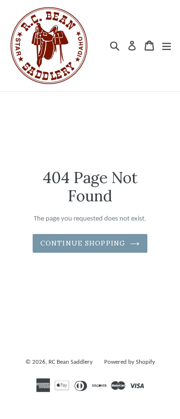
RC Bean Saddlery (70, 362)
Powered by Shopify (129, 362)
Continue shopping (82, 243)
